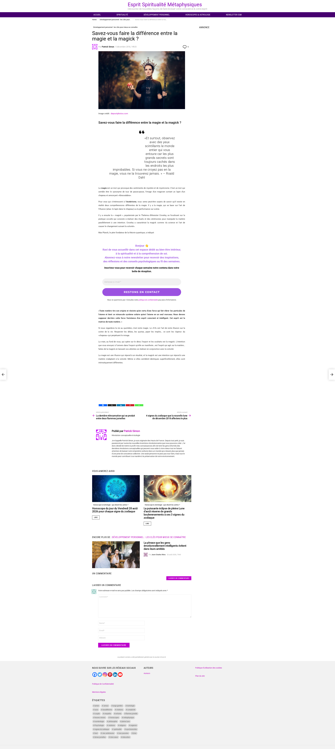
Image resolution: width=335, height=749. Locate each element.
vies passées (124, 733)
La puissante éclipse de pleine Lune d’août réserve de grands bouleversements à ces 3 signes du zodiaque (164, 513)
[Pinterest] (130, 405)
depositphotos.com (119, 113)
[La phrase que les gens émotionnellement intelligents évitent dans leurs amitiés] (116, 554)
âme (134, 733)
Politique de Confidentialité (103, 684)
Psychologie (99, 725)
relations (111, 725)
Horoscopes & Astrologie (197, 14)
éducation (126, 737)
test (96, 733)
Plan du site (200, 676)
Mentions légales (99, 692)
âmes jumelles (100, 737)
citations (119, 710)
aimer (97, 706)
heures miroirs (100, 717)
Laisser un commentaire (178, 578)
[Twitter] (99, 674)
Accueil (97, 14)
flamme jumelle (131, 714)
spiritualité (117, 729)
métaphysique (128, 717)
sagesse (133, 725)
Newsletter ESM (234, 14)
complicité (131, 710)
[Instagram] (105, 674)
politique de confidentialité (148, 300)
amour (106, 706)
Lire (96, 517)
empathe (107, 714)
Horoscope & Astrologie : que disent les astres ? (110, 505)
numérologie (99, 721)
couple (97, 714)
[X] (112, 405)
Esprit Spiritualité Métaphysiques (165, 5)
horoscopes (114, 717)
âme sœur (114, 737)
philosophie (113, 721)
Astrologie (131, 706)
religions (122, 725)
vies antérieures (108, 733)
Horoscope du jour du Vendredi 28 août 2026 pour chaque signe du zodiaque (115, 510)
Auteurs (147, 673)
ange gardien (117, 706)
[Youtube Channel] (120, 674)
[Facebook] (103, 405)
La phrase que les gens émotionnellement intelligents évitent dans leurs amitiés (165, 545)
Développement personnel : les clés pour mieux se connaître (149, 537)
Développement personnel (157, 14)
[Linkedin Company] (115, 674)
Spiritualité (122, 14)
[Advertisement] (141, 385)
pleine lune (126, 721)
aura (96, 710)
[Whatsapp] (139, 405)
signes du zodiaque (102, 729)
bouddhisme (107, 710)
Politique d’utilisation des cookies (208, 668)
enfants (118, 714)
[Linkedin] (121, 405)
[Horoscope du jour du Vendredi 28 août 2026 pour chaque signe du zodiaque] (116, 488)
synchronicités (131, 729)
